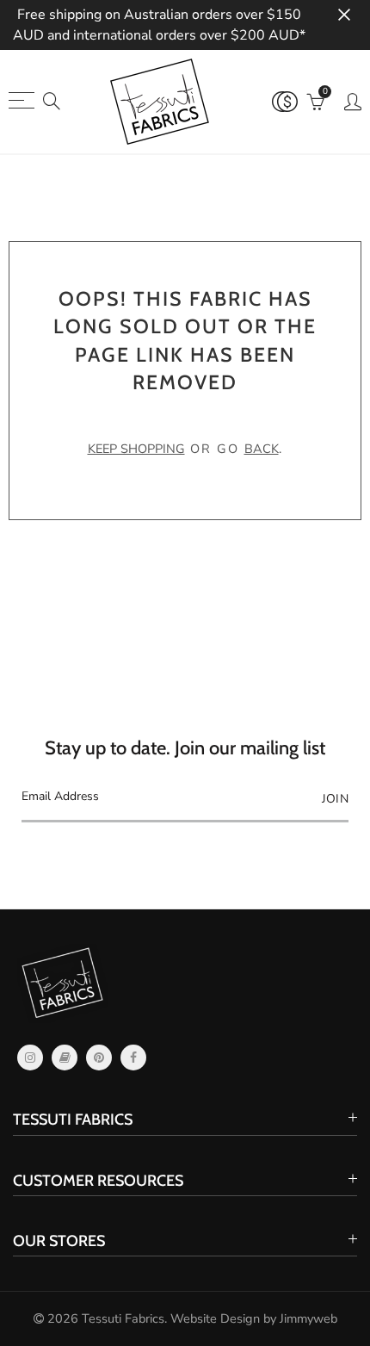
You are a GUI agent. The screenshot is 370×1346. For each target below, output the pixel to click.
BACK (261, 448)
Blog (64, 1057)
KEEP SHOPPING (136, 448)
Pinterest (99, 1057)
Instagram (30, 1057)
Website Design (215, 1318)
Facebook (133, 1057)
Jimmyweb (308, 1318)
